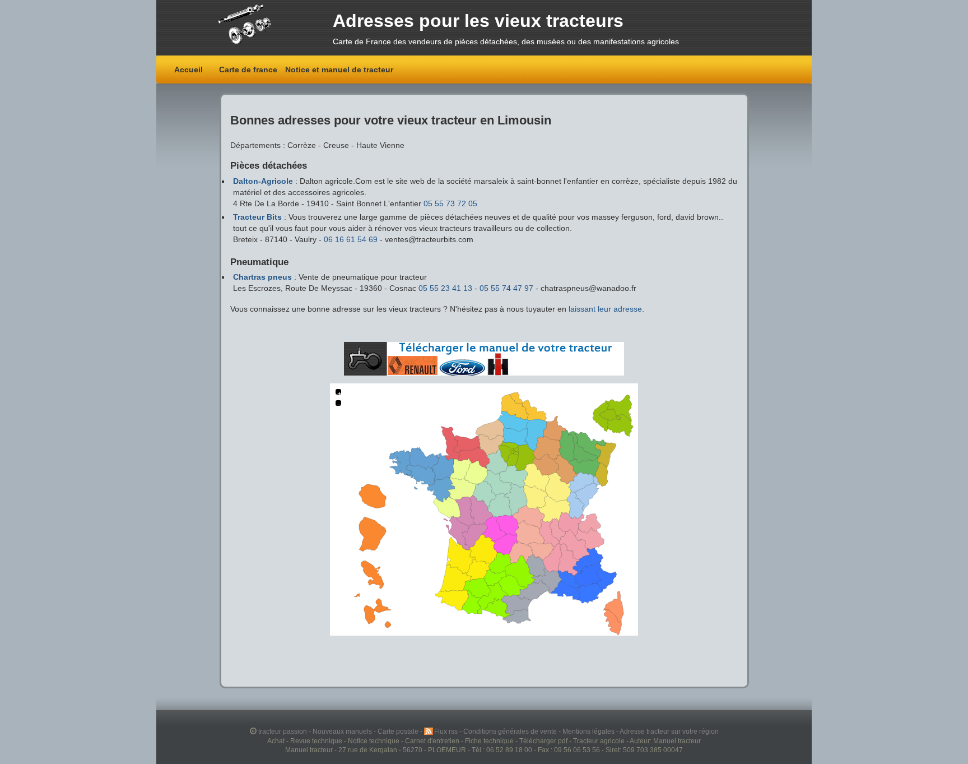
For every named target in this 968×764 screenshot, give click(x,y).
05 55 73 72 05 (450, 203)
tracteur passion (282, 731)
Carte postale (399, 731)
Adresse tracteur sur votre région (669, 731)
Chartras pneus (262, 276)
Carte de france (248, 69)
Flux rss (446, 731)
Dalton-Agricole (263, 181)
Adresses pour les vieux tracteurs (478, 21)
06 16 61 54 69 (352, 239)
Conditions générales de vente (511, 731)
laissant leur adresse (605, 308)
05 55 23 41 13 (446, 288)
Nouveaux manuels (343, 731)
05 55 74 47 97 (508, 288)
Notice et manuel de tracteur (339, 69)
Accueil (188, 69)
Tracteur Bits (257, 216)
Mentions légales (589, 731)
